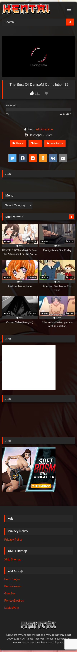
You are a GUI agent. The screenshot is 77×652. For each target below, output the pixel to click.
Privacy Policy (13, 539)
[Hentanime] (31, 10)
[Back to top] (66, 641)
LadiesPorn (11, 607)
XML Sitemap (12, 559)
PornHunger (12, 579)
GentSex (9, 593)
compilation (56, 143)
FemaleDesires (14, 600)
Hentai (19, 143)
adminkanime (44, 129)
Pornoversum (12, 586)
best (36, 143)
